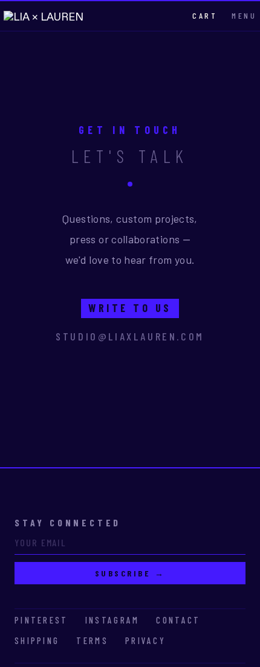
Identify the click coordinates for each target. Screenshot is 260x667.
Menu (244, 16)
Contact (178, 619)
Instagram (112, 619)
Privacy (145, 640)
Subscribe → (130, 573)
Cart (204, 16)
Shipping (37, 640)
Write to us (130, 307)
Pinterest (41, 619)
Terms (92, 640)
